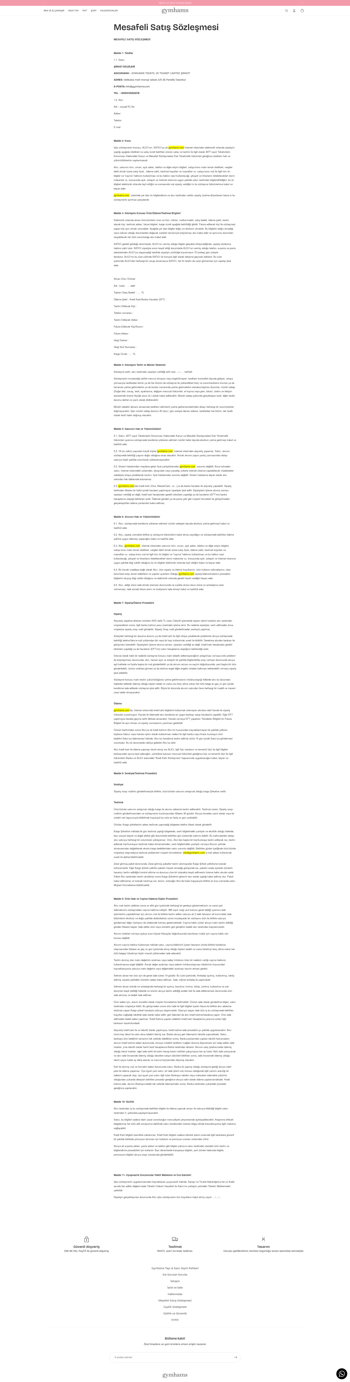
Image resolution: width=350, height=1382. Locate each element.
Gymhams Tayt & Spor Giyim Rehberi (175, 1268)
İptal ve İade (175, 1287)
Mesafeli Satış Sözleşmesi (175, 1300)
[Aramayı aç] (287, 11)
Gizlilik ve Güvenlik (175, 1313)
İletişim (175, 1281)
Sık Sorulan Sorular (175, 1274)
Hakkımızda (175, 1294)
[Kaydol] (235, 1357)
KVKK (175, 1319)
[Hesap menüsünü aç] (294, 11)
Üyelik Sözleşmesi (175, 1307)
